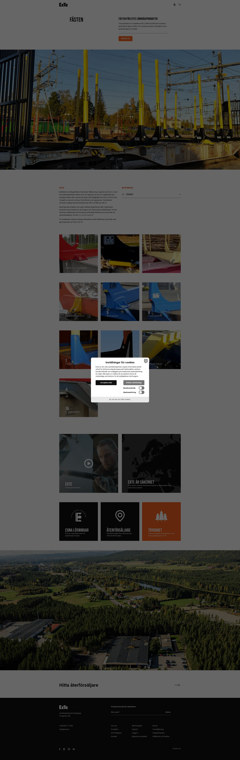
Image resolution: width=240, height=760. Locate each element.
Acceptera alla (106, 383)
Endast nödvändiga (134, 383)
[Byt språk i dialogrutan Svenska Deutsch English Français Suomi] (145, 361)
